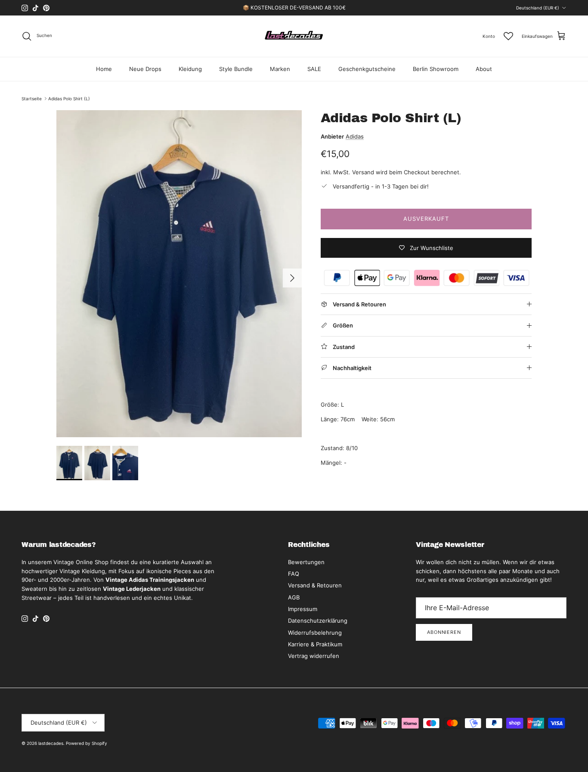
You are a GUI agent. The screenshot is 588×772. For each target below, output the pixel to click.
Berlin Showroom (435, 68)
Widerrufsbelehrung (315, 632)
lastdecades (50, 743)
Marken (280, 68)
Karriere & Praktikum (315, 644)
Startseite (32, 98)
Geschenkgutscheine (367, 68)
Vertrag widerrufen (313, 655)
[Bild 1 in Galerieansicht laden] (179, 273)
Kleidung (190, 68)
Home (104, 68)
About (484, 68)
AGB (294, 597)
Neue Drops (145, 68)
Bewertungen (306, 562)
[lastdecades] (294, 36)
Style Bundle (236, 68)
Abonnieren (444, 632)
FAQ (293, 573)
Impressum (302, 608)
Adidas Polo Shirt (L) (69, 98)
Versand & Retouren (315, 585)
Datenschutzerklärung (317, 620)
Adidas (355, 136)
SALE (314, 68)
